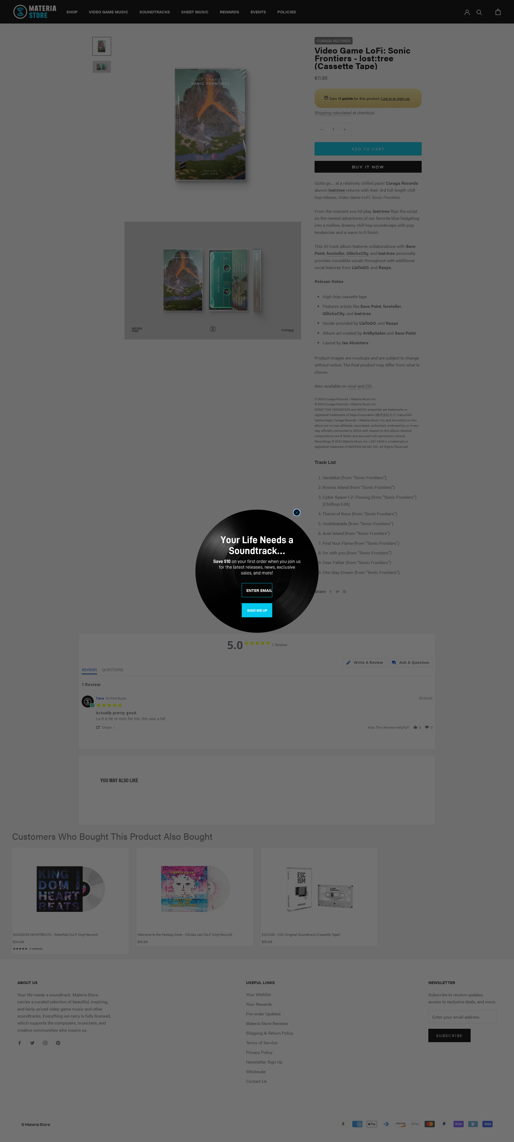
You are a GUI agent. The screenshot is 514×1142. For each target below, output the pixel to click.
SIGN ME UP (257, 610)
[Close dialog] (297, 512)
